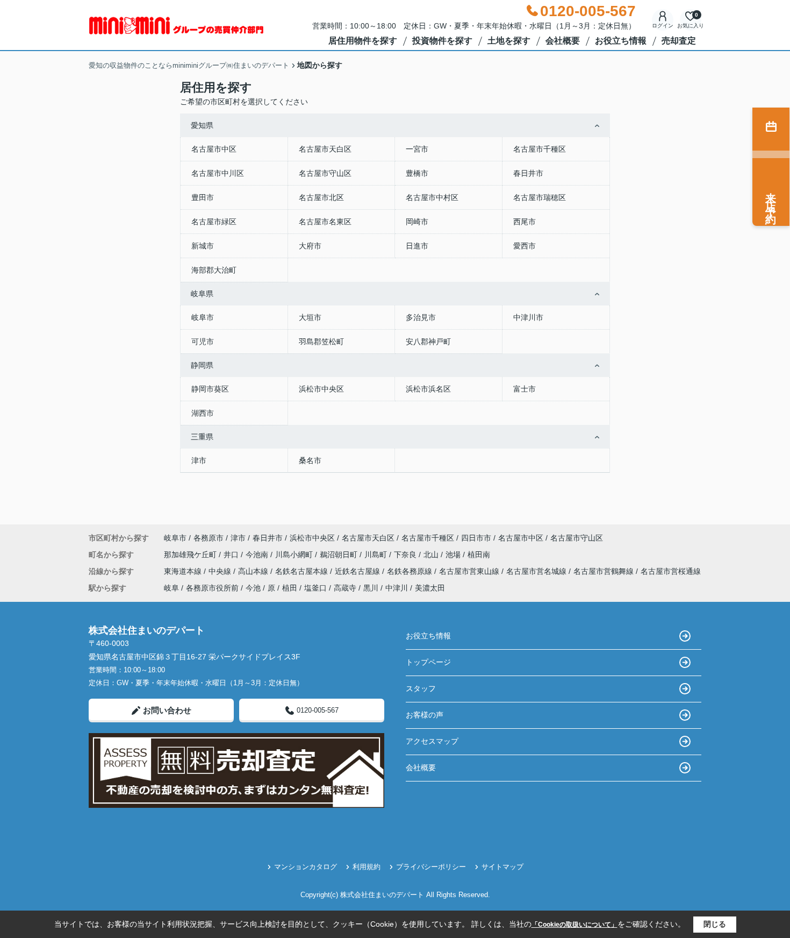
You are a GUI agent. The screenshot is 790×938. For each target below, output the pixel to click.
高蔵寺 (345, 588)
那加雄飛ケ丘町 (191, 554)
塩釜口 (315, 588)
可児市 (202, 341)
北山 (432, 554)
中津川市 (528, 317)
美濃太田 (430, 588)
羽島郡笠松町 (321, 341)
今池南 (258, 554)
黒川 (370, 588)
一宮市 (417, 149)
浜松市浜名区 (428, 389)
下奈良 (406, 554)
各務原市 (208, 538)
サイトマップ (502, 867)
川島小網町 (295, 554)
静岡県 (202, 365)
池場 (454, 554)
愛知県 (202, 125)
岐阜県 (202, 293)
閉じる (714, 924)
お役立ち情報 (621, 40)
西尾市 (524, 221)
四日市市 (476, 538)
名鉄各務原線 (410, 571)
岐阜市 (202, 317)
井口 (232, 554)
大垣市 (310, 317)
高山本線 (254, 571)
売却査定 (679, 40)
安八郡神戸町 (428, 341)
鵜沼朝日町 (340, 554)
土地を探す (508, 40)
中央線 (221, 571)
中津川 (396, 588)
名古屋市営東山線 (470, 571)
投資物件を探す (442, 40)
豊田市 (202, 197)
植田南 (479, 554)
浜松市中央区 (321, 389)
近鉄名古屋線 (358, 571)
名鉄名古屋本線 (302, 571)
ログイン (662, 26)
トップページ (428, 662)
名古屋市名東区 (325, 221)
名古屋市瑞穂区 (539, 197)
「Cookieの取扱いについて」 (574, 924)
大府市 (310, 245)
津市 (198, 460)
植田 (289, 588)
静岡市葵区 (210, 389)
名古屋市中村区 (432, 197)
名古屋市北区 (321, 197)
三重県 (202, 436)
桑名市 (310, 460)
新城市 (202, 245)
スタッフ (421, 688)
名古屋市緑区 (213, 221)
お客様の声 (424, 714)
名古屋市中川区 (217, 173)
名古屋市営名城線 (537, 571)
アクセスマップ (432, 741)
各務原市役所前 (212, 588)
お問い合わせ (167, 710)
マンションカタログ (305, 867)
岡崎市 (417, 221)
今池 (253, 588)
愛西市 (524, 245)
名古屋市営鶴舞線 (604, 571)
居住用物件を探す (362, 40)
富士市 (524, 389)
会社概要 (562, 40)
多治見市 (421, 317)
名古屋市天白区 (325, 149)
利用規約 (366, 867)
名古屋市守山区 (325, 173)
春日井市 (528, 173)
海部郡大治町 (213, 270)
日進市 (417, 245)
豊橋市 (417, 173)
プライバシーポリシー (431, 867)
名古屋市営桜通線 (671, 571)
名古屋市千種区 (539, 149)
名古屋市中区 (213, 149)
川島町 (376, 554)
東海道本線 (184, 571)
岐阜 (171, 588)
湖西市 (202, 413)
